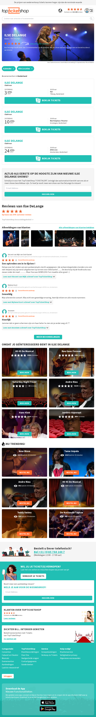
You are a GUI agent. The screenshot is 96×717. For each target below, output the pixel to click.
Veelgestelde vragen (30, 658)
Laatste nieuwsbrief (10, 667)
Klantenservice (66, 652)
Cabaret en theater (10, 655)
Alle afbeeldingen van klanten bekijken (76, 227)
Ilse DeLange (15, 38)
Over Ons (25, 655)
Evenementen (8, 661)
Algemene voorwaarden (70, 658)
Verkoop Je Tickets (49, 655)
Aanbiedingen (8, 664)
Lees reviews (9, 618)
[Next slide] (90, 238)
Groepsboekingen (49, 652)
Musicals (5, 658)
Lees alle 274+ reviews (39, 43)
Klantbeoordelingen (30, 652)
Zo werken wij (10, 639)
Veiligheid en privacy (68, 655)
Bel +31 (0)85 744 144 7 (49, 552)
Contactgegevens (28, 661)
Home (6, 38)
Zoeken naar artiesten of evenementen (19, 18)
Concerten (6, 652)
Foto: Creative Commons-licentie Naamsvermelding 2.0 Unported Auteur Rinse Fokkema (70, 62)
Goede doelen (27, 664)
